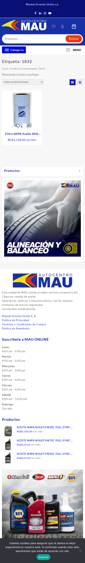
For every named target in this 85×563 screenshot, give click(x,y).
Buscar (74, 38)
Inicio (5, 68)
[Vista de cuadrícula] (73, 82)
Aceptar (44, 557)
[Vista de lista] (80, 82)
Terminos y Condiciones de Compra (24, 324)
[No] (80, 551)
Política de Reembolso (16, 328)
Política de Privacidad (15, 320)
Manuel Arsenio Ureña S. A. (19, 316)
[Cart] (74, 26)
